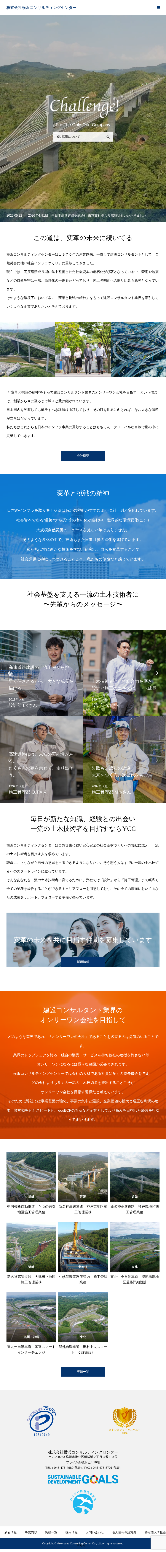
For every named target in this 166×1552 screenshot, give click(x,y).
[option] (83, 215)
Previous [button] (9, 673)
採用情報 (71, 1532)
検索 (108, 137)
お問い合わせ (95, 1532)
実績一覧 (83, 1371)
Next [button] (157, 673)
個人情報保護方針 (124, 1532)
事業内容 (31, 1532)
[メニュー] (158, 7)
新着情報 (11, 1532)
